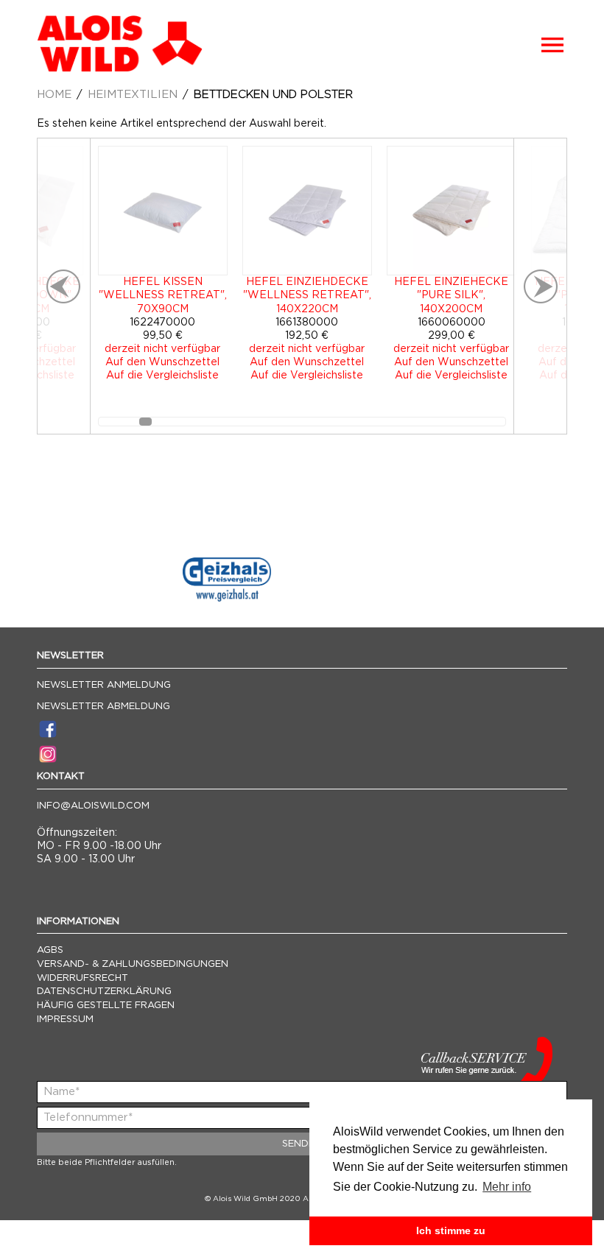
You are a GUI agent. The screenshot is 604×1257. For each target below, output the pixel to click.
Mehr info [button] (506, 1186)
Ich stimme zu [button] (450, 1230)
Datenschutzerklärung (104, 991)
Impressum (65, 1019)
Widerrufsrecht (82, 978)
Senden (302, 1144)
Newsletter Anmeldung (104, 685)
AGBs (50, 950)
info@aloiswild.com (93, 806)
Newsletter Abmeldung (103, 706)
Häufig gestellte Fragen (106, 1005)
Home (54, 94)
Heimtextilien (133, 94)
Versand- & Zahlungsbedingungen (132, 964)
